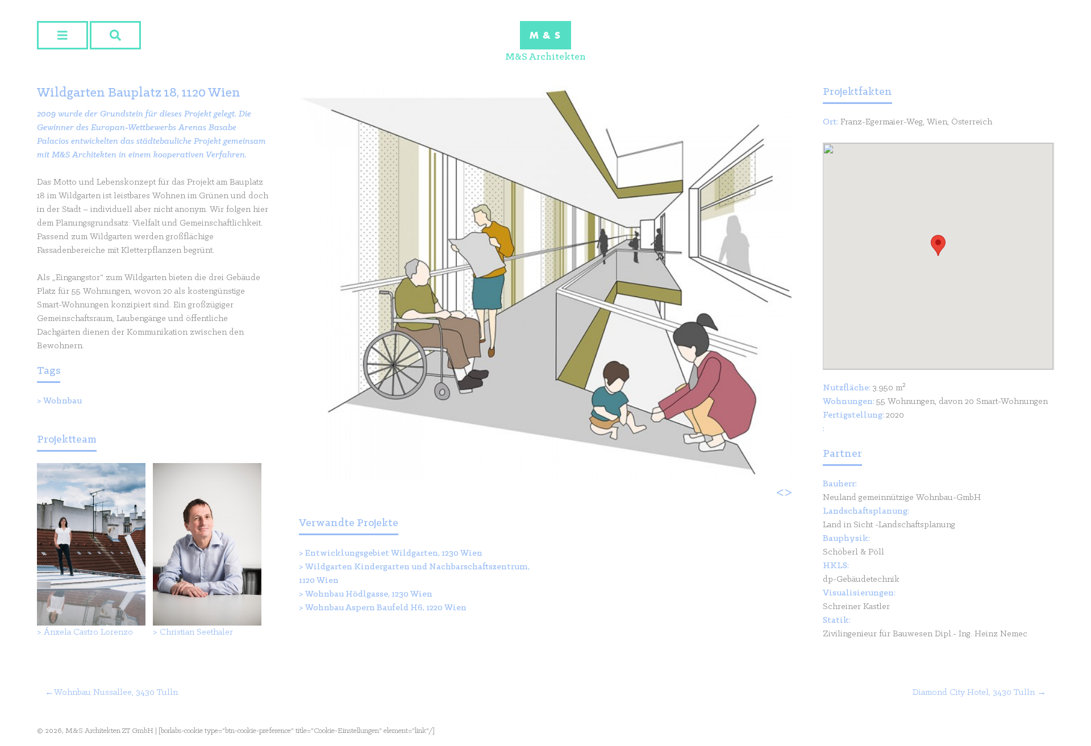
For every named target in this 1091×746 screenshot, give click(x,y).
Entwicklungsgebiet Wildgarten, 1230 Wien (393, 553)
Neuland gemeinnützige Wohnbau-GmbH (902, 497)
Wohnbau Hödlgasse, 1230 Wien (368, 594)
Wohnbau (62, 401)
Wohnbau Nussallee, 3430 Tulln (116, 692)
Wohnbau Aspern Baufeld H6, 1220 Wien (386, 607)
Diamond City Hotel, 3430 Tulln (974, 692)
